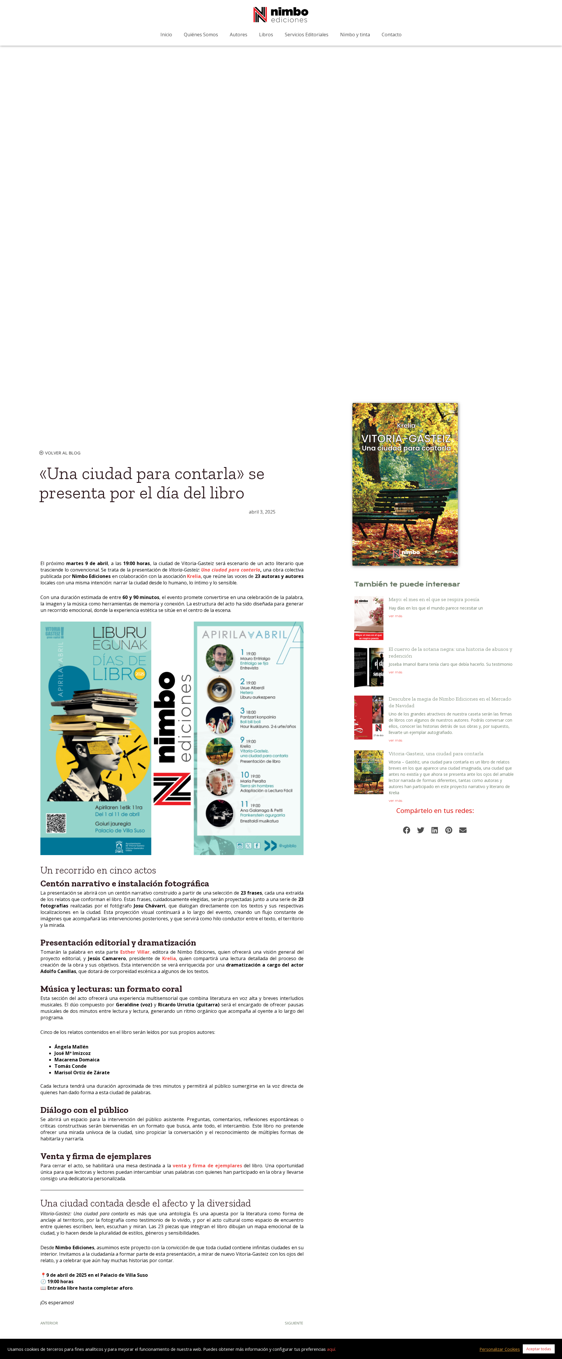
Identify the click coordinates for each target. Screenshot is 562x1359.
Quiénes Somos (201, 34)
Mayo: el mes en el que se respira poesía (434, 599)
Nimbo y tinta (355, 34)
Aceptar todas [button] (538, 1348)
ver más (395, 616)
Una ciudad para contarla (230, 570)
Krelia (194, 576)
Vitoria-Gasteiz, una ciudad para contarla (436, 753)
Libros (266, 34)
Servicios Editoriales (306, 34)
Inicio (166, 34)
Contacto (392, 34)
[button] (407, 830)
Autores (238, 34)
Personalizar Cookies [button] (499, 1349)
